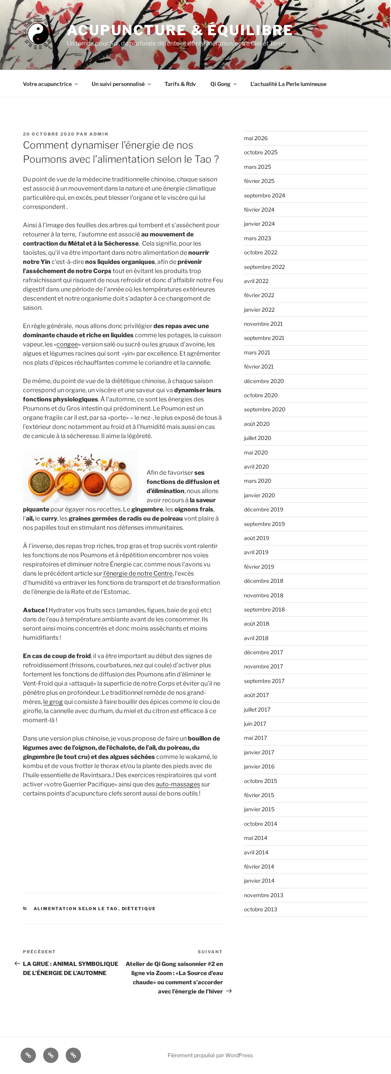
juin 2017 (255, 723)
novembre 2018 (263, 595)
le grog (53, 701)
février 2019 (259, 566)
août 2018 (256, 623)
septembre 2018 (264, 609)
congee (67, 344)
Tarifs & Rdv (180, 84)
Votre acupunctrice (47, 84)
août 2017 (256, 695)
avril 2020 (256, 466)
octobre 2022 (260, 252)
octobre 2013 (260, 909)
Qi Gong (220, 84)
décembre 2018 (263, 580)
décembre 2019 (263, 509)
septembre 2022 (264, 267)
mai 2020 (256, 452)
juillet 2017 (257, 709)
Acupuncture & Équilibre (180, 30)
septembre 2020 (265, 409)
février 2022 (259, 295)
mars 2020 (257, 480)
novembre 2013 (263, 895)
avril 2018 (256, 638)
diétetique (139, 908)
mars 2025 (257, 166)
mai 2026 (256, 138)
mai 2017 (255, 737)
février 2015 (259, 795)
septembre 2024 (264, 195)
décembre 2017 (263, 652)
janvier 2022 (259, 309)
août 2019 (256, 538)
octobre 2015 (260, 781)
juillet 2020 (257, 438)
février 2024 (259, 209)
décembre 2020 (264, 381)
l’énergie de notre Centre (137, 573)
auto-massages (178, 784)
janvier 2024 (259, 223)
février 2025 (259, 181)
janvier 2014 (259, 880)
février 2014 (259, 866)
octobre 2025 (261, 152)
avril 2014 (256, 852)
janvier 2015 (259, 809)
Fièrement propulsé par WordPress (210, 1055)
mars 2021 (257, 352)
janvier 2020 (259, 495)
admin (98, 134)
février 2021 (259, 366)
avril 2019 (256, 552)
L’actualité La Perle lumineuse (288, 84)
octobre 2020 (261, 395)
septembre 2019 (264, 524)
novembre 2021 (263, 323)
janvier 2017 (259, 752)
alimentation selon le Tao (76, 908)
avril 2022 (256, 281)
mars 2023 (257, 238)
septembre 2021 (264, 338)
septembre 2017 (264, 681)
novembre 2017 (263, 666)
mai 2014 (255, 838)
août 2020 (257, 424)
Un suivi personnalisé (118, 84)
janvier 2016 (259, 766)
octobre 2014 (260, 823)
